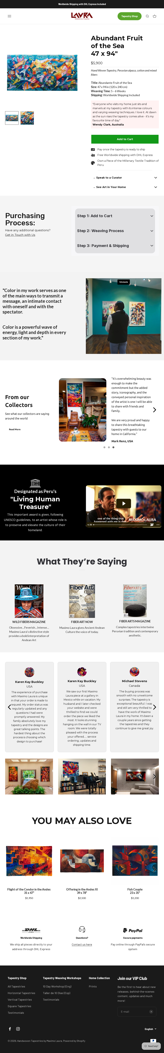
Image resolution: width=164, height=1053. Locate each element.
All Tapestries (16, 986)
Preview (9, 73)
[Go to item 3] (113, 447)
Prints (93, 986)
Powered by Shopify (74, 1040)
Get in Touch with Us (20, 235)
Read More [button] (14, 429)
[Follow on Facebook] (10, 1029)
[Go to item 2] (109, 447)
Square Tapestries (19, 1006)
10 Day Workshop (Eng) (57, 986)
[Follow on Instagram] (18, 1029)
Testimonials (16, 1012)
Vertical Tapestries (20, 999)
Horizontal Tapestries (21, 993)
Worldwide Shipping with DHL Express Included (82, 4)
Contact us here (82, 944)
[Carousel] (42, 73)
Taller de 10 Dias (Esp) (56, 993)
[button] (125, 178)
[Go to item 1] (104, 447)
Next (75, 73)
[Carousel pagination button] (12, 118)
